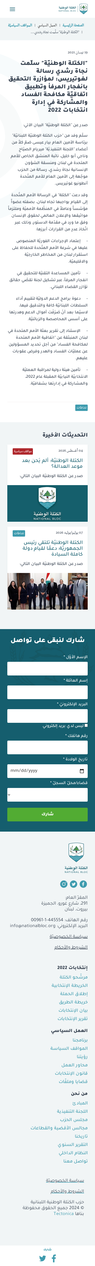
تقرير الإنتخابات (72, 1019)
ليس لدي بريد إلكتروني (64, 726)
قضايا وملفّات (73, 1082)
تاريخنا (81, 1136)
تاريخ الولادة (75, 759)
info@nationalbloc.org (33, 926)
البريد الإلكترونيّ (72, 704)
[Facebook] (53, 1260)
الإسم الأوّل (76, 657)
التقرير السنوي (73, 1145)
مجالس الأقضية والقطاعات (59, 1128)
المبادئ (80, 1103)
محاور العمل (74, 1065)
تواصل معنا (75, 1161)
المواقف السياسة (69, 1049)
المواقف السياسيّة (20, 26)
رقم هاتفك (76, 736)
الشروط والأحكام (71, 947)
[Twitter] (42, 1260)
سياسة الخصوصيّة (69, 937)
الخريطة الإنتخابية (70, 986)
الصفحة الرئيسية (73, 26)
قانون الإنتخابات (71, 1074)
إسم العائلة (76, 681)
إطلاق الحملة (74, 994)
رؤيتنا (82, 1057)
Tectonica (64, 1214)
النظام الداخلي (73, 1153)
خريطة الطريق (73, 1002)
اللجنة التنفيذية (72, 1112)
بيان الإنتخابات (73, 1011)
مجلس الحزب (74, 1120)
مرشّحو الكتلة (74, 977)
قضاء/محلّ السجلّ (69, 783)
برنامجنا (80, 1040)
